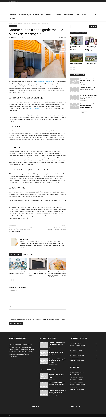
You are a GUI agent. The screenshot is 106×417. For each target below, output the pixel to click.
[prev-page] (10, 280)
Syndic (84, 15)
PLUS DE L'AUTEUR (28, 254)
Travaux (36, 15)
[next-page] (12, 280)
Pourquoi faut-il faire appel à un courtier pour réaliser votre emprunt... (88, 97)
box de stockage (35, 108)
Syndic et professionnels (77, 389)
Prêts (77, 15)
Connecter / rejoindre (13, 1)
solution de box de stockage (44, 81)
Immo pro (58, 15)
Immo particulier (46, 15)
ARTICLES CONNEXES (15, 254)
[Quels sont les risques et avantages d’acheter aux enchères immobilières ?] (74, 106)
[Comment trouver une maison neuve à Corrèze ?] (91, 57)
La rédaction (13, 37)
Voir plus (83, 112)
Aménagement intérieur (77, 372)
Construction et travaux (76, 377)
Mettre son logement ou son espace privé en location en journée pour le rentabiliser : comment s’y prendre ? (21, 229)
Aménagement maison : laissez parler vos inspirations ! (76, 48)
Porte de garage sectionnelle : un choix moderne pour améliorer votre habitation (37, 273)
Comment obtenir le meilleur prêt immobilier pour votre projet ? (87, 80)
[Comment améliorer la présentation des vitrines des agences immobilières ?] (91, 40)
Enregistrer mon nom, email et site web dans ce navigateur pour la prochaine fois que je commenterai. (38, 319)
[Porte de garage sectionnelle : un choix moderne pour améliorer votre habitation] (38, 264)
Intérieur (13, 15)
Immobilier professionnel (77, 382)
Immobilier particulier (76, 379)
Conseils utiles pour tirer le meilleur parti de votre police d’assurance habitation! (54, 229)
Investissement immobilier (77, 384)
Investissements (68, 15)
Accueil (10, 23)
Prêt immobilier (74, 387)
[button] (95, 15)
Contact (12, 19)
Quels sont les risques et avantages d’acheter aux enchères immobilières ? (87, 105)
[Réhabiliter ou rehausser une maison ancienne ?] (76, 57)
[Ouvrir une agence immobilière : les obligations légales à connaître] (18, 264)
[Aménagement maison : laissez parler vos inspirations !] (76, 40)
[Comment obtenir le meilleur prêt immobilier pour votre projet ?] (74, 81)
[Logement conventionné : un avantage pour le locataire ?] (74, 89)
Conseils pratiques (24, 15)
